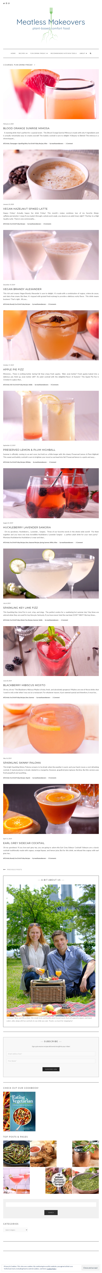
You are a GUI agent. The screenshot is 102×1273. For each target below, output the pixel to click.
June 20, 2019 (7, 681)
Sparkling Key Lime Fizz (20, 607)
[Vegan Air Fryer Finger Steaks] (43, 1154)
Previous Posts (14, 869)
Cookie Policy (51, 1269)
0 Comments (52, 304)
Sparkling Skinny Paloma (22, 762)
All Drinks (6, 143)
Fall (11, 385)
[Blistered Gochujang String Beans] (16, 1154)
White (52, 542)
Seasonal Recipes (34, 542)
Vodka (30, 385)
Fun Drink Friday (38, 53)
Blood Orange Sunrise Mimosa (26, 128)
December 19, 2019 (9, 284)
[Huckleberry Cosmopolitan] (16, 1180)
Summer (46, 542)
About (83, 53)
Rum (27, 542)
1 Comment (69, 143)
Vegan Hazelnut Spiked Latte (25, 208)
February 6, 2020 (8, 124)
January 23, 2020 (8, 204)
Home (13, 53)
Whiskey (28, 462)
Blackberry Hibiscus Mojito (24, 685)
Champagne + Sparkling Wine (19, 143)
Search (51, 1212)
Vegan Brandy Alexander (22, 289)
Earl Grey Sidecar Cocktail (23, 843)
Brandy (12, 304)
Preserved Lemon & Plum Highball (29, 449)
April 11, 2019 (7, 838)
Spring (42, 542)
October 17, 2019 (8, 365)
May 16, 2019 (7, 758)
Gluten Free (23, 620)
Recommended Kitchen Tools (64, 53)
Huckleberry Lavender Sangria (27, 527)
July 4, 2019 (6, 603)
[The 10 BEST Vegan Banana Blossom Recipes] (58, 1180)
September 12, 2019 (9, 445)
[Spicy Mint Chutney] (85, 1180)
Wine (45, 143)
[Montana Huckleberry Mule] (85, 1154)
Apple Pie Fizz (13, 369)
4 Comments (47, 224)
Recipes (22, 53)
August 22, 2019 (8, 523)
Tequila (28, 778)
